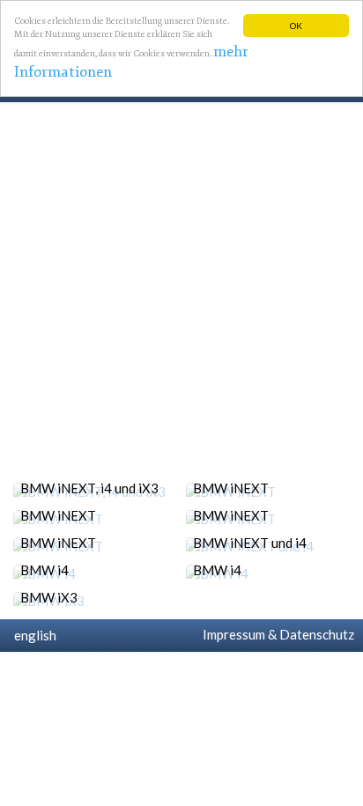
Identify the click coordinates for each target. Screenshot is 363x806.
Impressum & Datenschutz (275, 634)
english (32, 635)
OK (296, 25)
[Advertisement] (181, 292)
